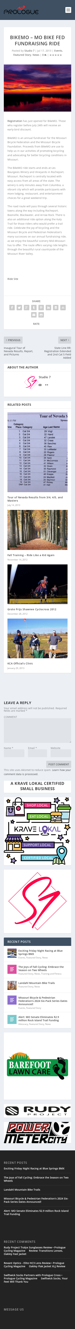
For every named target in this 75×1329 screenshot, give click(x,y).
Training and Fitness (51, 973)
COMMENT (10, 717)
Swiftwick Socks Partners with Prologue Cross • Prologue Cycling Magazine (33, 1276)
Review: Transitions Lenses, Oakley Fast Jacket (33, 1252)
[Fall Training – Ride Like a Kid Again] (37, 530)
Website (55, 748)
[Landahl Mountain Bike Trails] (12, 985)
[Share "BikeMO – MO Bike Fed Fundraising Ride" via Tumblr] (34, 307)
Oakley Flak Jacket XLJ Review (47, 1266)
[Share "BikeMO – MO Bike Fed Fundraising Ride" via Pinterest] (41, 307)
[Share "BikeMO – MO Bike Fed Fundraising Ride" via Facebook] (12, 307)
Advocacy (23, 1024)
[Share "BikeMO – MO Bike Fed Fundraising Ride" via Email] (34, 314)
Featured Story (22, 55)
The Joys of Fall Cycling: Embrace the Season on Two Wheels (41, 968)
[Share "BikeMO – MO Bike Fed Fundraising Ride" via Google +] (26, 307)
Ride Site (12, 279)
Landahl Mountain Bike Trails (36, 983)
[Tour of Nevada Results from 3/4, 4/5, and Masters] (37, 452)
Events (58, 50)
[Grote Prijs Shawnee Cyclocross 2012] (37, 584)
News (36, 55)
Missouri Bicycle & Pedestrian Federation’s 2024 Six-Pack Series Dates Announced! (42, 1001)
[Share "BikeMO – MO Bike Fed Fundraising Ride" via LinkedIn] (48, 307)
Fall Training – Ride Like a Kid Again (31, 555)
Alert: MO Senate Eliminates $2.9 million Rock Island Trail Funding (38, 1018)
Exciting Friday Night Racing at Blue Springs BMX (40, 952)
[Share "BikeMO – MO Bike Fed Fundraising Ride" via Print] (41, 314)
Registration (15, 121)
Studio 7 (29, 50)
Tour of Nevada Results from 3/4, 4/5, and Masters (35, 499)
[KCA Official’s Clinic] (37, 638)
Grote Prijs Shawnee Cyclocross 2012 (31, 609)
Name (8, 748)
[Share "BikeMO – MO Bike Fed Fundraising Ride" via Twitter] (19, 307)
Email (32, 748)
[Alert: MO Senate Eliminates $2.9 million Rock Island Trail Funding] (12, 1019)
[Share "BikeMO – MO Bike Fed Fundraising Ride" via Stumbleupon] (63, 307)
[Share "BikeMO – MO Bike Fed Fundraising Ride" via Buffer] (55, 307)
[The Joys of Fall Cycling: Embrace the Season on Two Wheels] (12, 969)
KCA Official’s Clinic (20, 663)
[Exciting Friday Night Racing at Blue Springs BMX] (12, 953)
